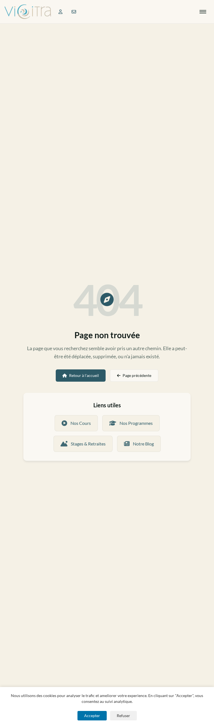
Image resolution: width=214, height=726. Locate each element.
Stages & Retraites (88, 443)
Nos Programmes (136, 423)
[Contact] (74, 12)
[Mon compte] (60, 12)
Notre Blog (143, 443)
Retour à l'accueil (84, 375)
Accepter (92, 715)
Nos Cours (80, 423)
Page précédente (137, 375)
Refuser (123, 715)
